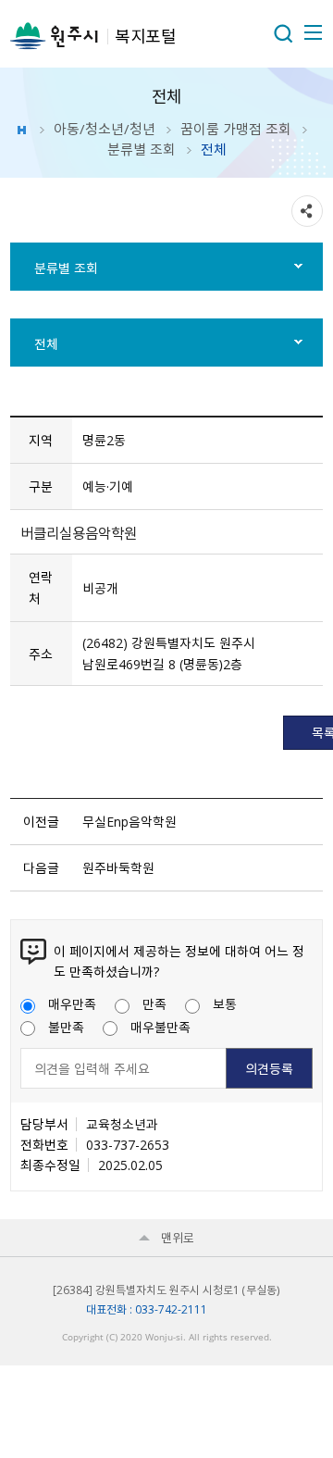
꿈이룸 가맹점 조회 (235, 128)
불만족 (66, 1026)
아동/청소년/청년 (104, 128)
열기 (283, 33)
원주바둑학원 (118, 867)
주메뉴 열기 (312, 32)
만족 (154, 1003)
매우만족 (72, 1003)
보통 (225, 1003)
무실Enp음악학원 (129, 821)
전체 (46, 343)
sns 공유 (307, 211)
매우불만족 (160, 1026)
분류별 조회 (141, 149)
